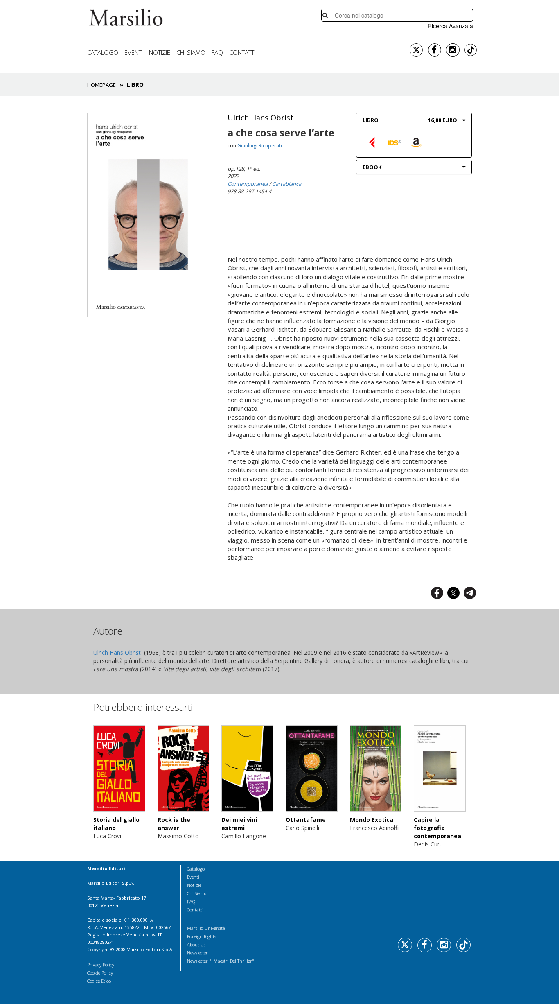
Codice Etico (99, 981)
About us (196, 944)
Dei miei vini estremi (239, 824)
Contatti (242, 52)
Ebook (372, 167)
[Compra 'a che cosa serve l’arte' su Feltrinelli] (373, 141)
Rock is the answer (174, 824)
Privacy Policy (100, 964)
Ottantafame (306, 819)
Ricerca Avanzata (450, 26)
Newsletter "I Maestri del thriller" (220, 961)
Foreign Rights (201, 936)
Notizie (159, 52)
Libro (371, 120)
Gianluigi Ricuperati (259, 145)
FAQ (217, 52)
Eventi (133, 52)
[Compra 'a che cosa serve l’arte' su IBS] (394, 141)
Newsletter (197, 953)
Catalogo (102, 52)
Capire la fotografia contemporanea (437, 828)
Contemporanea (248, 184)
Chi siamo (190, 52)
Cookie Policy (100, 973)
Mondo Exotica (371, 819)
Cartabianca (286, 184)
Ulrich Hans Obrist (260, 117)
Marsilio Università (206, 928)
